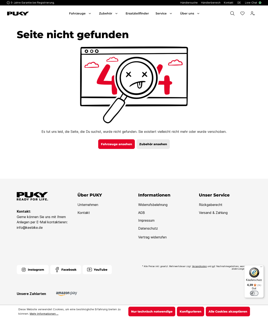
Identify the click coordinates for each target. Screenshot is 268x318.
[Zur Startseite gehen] (26, 13)
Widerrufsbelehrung (153, 205)
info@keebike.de (30, 227)
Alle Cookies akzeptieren (228, 311)
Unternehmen (87, 205)
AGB (141, 213)
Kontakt (83, 213)
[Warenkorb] (260, 13)
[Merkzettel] (242, 13)
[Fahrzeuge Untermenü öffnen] (90, 13)
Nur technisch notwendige (152, 311)
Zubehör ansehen (153, 144)
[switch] (254, 293)
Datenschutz (148, 228)
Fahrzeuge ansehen (116, 144)
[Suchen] (232, 13)
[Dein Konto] (252, 13)
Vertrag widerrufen (152, 237)
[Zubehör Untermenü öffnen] (117, 13)
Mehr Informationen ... (44, 313)
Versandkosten (199, 266)
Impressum (146, 220)
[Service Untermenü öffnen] (171, 13)
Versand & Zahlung (213, 213)
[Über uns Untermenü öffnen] (198, 13)
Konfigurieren (190, 311)
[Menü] (261, 267)
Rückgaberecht (210, 205)
